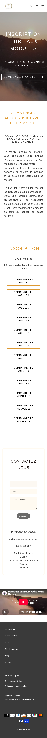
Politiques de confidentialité (16, 686)
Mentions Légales (12, 676)
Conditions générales (13, 681)
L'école (8, 642)
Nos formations (11, 649)
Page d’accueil (11, 635)
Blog (7, 656)
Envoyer (22, 516)
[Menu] (42, 6)
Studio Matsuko (28, 700)
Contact (8, 662)
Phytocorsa (26, 729)
